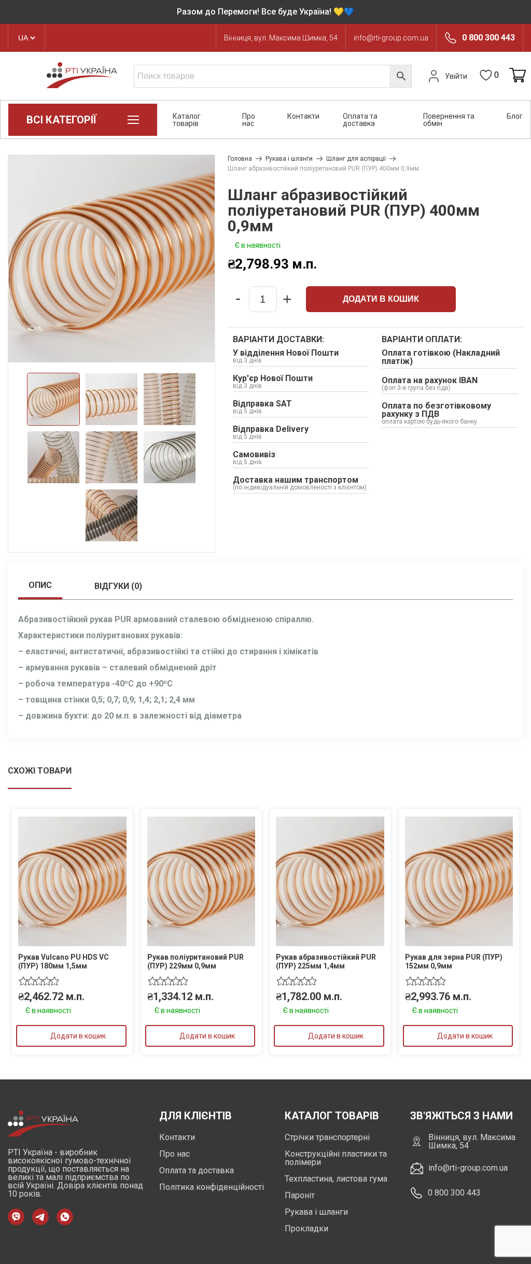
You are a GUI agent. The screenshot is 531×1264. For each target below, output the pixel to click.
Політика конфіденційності (211, 1187)
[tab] (40, 586)
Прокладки (306, 1228)
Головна (240, 159)
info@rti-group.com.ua (391, 38)
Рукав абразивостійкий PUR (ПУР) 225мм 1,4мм (326, 961)
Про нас (248, 120)
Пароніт (300, 1195)
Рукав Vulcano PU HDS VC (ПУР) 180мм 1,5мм (63, 961)
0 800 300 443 (488, 38)
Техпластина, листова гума (336, 1179)
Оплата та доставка (360, 120)
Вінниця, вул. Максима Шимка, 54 (281, 38)
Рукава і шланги (289, 159)
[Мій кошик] (517, 76)
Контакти (303, 116)
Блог (515, 116)
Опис (40, 585)
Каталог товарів (187, 120)
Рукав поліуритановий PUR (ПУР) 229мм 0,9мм (195, 961)
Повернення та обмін (448, 120)
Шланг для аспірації (356, 159)
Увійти (456, 76)
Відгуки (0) (118, 586)
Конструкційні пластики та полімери (336, 1158)
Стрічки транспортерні (327, 1137)
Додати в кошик (381, 298)
